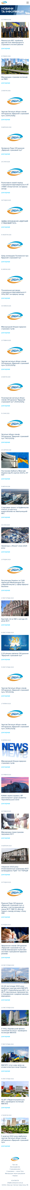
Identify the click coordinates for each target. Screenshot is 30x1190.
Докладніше (5, 48)
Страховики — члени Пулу (15, 1171)
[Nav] (27, 2)
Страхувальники (15, 1169)
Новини (15, 1176)
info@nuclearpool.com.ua (15, 1183)
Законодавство (15, 1167)
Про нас (15, 1165)
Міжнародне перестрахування (15, 1173)
